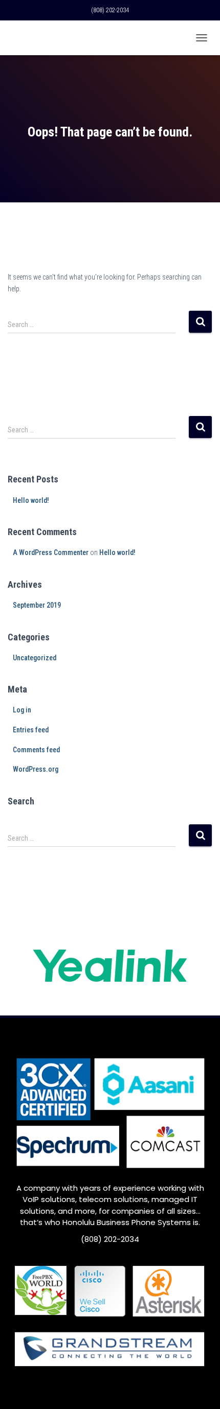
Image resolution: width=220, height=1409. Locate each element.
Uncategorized (34, 658)
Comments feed (36, 750)
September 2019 (37, 605)
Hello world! (31, 500)
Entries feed (31, 730)
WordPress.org (35, 769)
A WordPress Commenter (51, 552)
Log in (22, 710)
